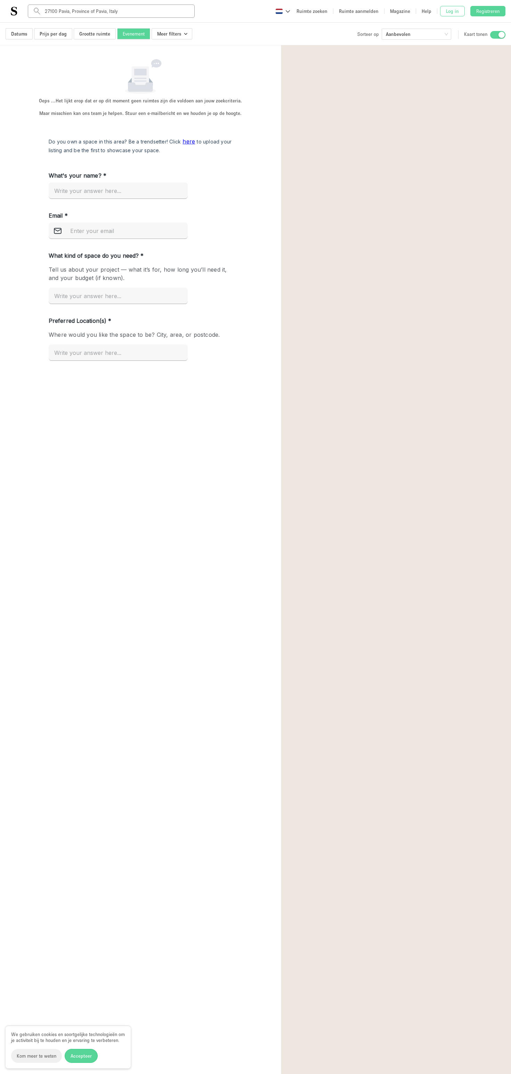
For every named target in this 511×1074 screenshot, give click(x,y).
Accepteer (81, 1056)
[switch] (497, 35)
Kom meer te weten (36, 1056)
